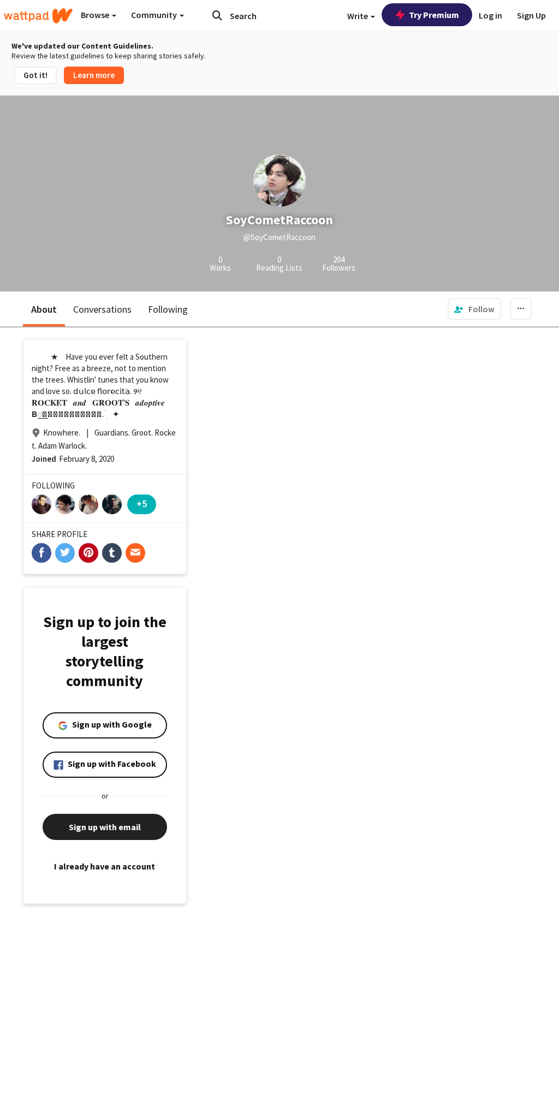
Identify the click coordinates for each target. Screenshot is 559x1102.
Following (168, 309)
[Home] (38, 16)
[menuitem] (474, 309)
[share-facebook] (41, 553)
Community (155, 14)
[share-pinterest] (88, 553)
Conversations (102, 309)
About (44, 309)
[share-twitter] (65, 553)
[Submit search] (217, 15)
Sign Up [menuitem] (531, 15)
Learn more (94, 75)
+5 (141, 503)
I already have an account (104, 866)
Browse (96, 14)
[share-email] (135, 553)
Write (358, 15)
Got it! (35, 75)
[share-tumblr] (112, 553)
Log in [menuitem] (490, 15)
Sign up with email (105, 826)
